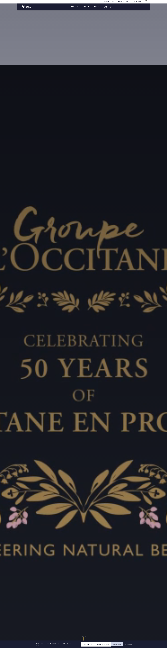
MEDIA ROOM (109, 1)
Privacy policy (128, 644)
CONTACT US (136, 1)
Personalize (117, 644)
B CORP (146, 1)
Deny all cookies (103, 644)
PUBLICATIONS (123, 1)
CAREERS (108, 7)
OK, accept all (88, 644)
